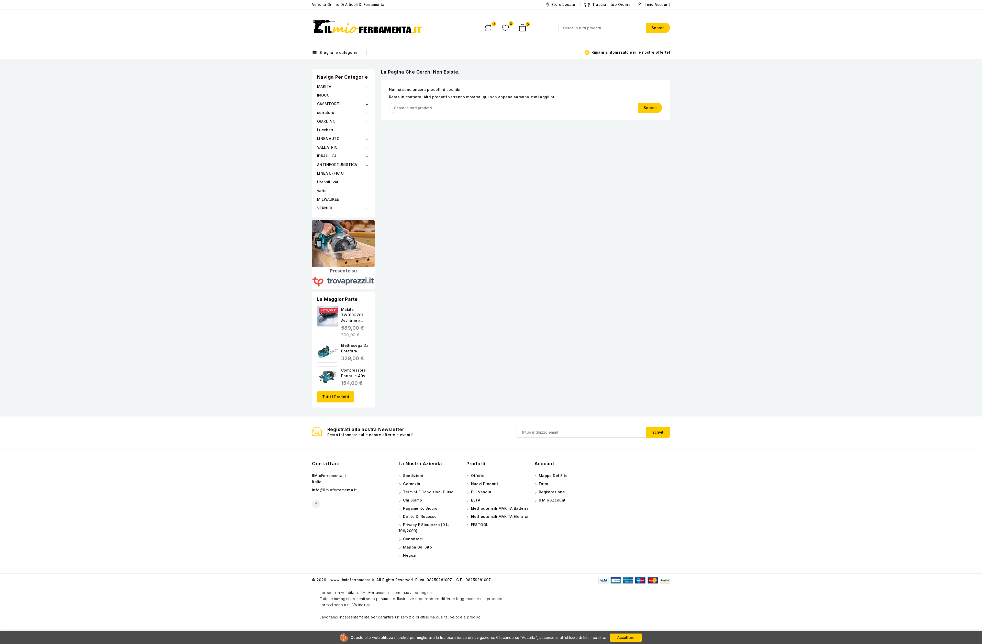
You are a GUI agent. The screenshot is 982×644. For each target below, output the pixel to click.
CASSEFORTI (328, 104)
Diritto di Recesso (419, 516)
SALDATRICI (328, 147)
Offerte (477, 475)
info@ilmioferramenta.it (334, 490)
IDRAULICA (327, 156)
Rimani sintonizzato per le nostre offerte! (630, 52)
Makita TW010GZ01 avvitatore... (352, 315)
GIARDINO (326, 121)
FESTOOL (479, 524)
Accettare (625, 637)
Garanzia (411, 484)
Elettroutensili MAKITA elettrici (499, 516)
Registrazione (551, 492)
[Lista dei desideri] (505, 27)
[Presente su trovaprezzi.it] (343, 278)
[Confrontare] (488, 28)
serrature (325, 112)
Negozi (409, 555)
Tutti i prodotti (335, 397)
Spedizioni (412, 475)
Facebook (316, 504)
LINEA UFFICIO (330, 173)
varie (322, 190)
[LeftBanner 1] (343, 243)
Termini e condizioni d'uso (428, 492)
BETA (475, 500)
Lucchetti (326, 130)
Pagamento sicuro (420, 508)
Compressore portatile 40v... (354, 373)
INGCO (323, 95)
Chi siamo (412, 500)
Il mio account (552, 500)
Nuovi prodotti (484, 484)
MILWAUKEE (328, 199)
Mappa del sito (417, 547)
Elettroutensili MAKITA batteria (499, 508)
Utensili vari (328, 182)
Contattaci (326, 463)
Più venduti (481, 492)
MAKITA (324, 86)
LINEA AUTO (328, 138)
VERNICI (324, 208)
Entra (543, 484)
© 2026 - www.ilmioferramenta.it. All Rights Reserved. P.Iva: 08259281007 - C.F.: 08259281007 (401, 580)
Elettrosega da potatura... (355, 348)
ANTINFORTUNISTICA (337, 164)
